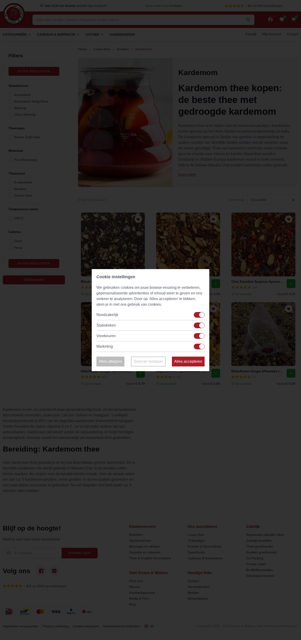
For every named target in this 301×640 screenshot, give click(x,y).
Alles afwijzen (110, 361)
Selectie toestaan (148, 361)
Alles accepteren (188, 361)
